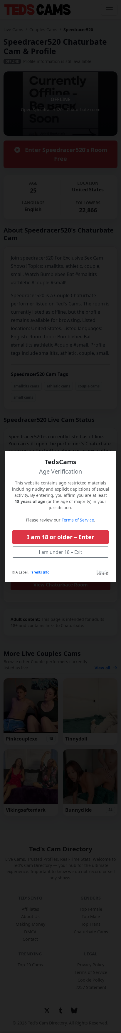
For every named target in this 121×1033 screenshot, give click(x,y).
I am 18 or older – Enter (60, 537)
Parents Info (39, 572)
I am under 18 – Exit (60, 552)
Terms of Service (78, 520)
